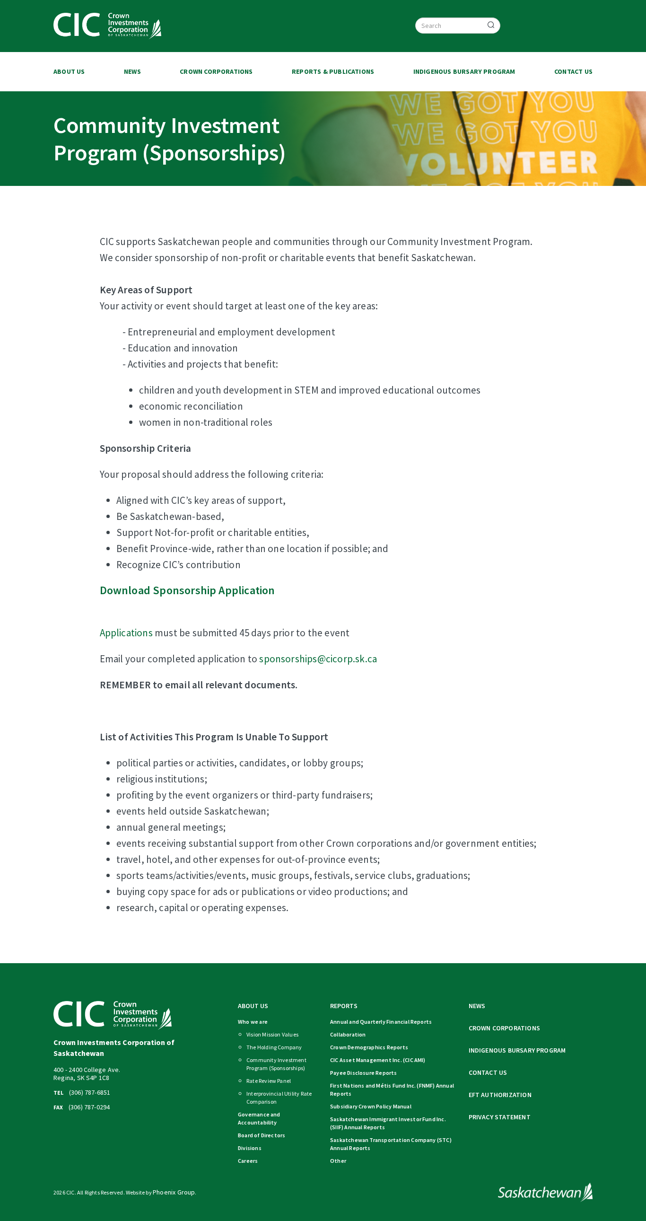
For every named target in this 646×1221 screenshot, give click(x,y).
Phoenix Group (174, 1192)
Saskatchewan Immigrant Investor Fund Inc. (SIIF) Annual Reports (388, 1123)
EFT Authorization (500, 1094)
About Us (69, 71)
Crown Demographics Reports (369, 1047)
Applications (127, 632)
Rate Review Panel (268, 1080)
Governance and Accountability (259, 1118)
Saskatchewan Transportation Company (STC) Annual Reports (391, 1143)
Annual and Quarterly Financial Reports (381, 1021)
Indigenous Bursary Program (464, 71)
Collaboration (348, 1034)
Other (338, 1160)
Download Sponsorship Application (187, 590)
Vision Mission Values (272, 1034)
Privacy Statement (500, 1117)
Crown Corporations (216, 71)
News (132, 71)
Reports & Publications (333, 71)
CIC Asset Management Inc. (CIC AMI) (378, 1059)
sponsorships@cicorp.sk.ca (318, 658)
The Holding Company (274, 1047)
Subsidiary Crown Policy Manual (370, 1106)
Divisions (250, 1147)
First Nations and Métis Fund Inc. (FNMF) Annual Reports (392, 1089)
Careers (248, 1160)
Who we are (253, 1021)
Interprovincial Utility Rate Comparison (279, 1097)
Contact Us (573, 71)
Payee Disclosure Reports (363, 1072)
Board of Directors (261, 1135)
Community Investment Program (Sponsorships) (276, 1064)
